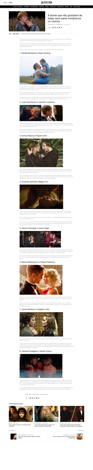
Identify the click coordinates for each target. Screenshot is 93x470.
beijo (30, 394)
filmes (38, 394)
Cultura (61, 423)
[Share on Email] (59, 28)
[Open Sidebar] (88, 12)
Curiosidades (65, 435)
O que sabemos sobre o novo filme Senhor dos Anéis (20, 425)
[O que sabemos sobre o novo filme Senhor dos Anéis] (21, 413)
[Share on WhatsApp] (53, 28)
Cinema (10, 423)
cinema (34, 394)
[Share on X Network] (51, 28)
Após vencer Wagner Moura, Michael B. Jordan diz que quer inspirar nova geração (71, 425)
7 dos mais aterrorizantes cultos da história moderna (28, 437)
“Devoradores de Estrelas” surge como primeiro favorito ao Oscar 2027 (44, 425)
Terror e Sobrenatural (22, 435)
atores (26, 394)
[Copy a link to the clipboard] (61, 28)
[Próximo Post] (80, 436)
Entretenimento (60, 24)
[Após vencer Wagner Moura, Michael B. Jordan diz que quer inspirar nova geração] (72, 413)
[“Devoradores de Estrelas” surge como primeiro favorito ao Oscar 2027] (46, 413)
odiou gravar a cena (44, 394)
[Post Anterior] (13, 436)
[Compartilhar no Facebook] (49, 28)
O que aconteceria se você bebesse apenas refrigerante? (64, 437)
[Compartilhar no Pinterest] (55, 28)
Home (10, 33)
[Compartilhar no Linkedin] (57, 28)
